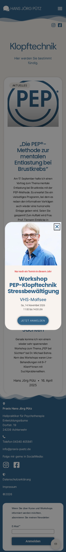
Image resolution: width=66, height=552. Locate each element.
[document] (33, 276)
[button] (57, 227)
